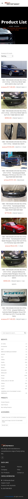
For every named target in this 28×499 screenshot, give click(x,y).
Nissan (16, 26)
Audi (2, 349)
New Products (4, 404)
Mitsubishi (3, 370)
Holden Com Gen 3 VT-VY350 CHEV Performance (14, 417)
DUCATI (3, 354)
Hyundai (3, 365)
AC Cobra (3, 344)
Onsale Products (5, 402)
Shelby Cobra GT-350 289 (7, 380)
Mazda (2, 367)
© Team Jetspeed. (9, 496)
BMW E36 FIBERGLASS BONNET (9, 351)
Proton (2, 378)
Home (11, 26)
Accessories (4, 346)
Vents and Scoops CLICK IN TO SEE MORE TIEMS (12, 421)
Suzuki (2, 386)
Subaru (3, 383)
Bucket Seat (5, 425)
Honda (2, 362)
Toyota (2, 388)
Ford (2, 357)
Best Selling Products (6, 407)
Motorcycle (4, 372)
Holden (3, 359)
